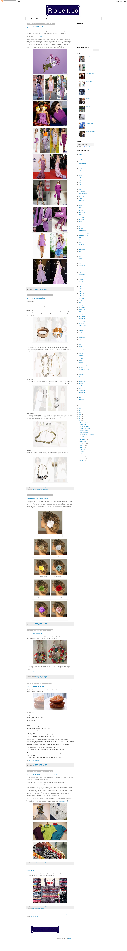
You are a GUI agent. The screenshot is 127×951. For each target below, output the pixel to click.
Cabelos (33, 624)
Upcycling (81, 383)
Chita (80, 184)
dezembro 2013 (83, 422)
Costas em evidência (83, 193)
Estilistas (80, 225)
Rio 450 (80, 348)
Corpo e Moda (39, 489)
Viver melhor (81, 399)
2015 (80, 416)
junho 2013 (82, 449)
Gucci (80, 251)
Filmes (80, 240)
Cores (33, 289)
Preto (80, 327)
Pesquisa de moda (82, 325)
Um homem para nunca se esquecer (42, 774)
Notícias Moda (82, 309)
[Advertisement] (86, 35)
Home (28, 18)
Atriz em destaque (82, 158)
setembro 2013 (83, 443)
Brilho (80, 166)
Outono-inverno (82, 316)
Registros (81, 339)
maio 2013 (82, 451)
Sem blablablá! (89, 81)
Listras (80, 270)
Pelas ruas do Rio (82, 321)
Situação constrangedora (84, 369)
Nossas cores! (88, 106)
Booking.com (53, 18)
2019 (80, 410)
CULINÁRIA (81, 196)
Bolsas (80, 161)
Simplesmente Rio (35, 18)
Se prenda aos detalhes (83, 365)
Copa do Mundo (82, 188)
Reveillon (48, 624)
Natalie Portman (82, 304)
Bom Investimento (82, 163)
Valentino (81, 387)
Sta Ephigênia (81, 374)
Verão (80, 388)
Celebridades (34, 864)
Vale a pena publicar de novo (84, 385)
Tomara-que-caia (82, 381)
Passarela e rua (82, 320)
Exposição (81, 228)
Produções (81, 330)
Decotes (44, 489)
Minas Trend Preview (83, 290)
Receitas (44, 765)
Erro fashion (81, 219)
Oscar (80, 313)
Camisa (80, 172)
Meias (80, 283)
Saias (80, 357)
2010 (80, 467)
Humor (80, 254)
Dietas (80, 214)
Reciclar (80, 334)
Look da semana (82, 274)
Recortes (42, 908)
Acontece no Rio (82, 154)
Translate (88, 146)
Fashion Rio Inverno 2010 (84, 233)
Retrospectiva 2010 (82, 342)
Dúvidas (80, 216)
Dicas (47, 489)
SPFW (80, 372)
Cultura (80, 198)
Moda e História (82, 295)
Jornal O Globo (82, 267)
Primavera (81, 328)
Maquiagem (81, 277)
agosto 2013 (82, 445)
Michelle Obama (82, 284)
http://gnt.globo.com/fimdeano (34, 760)
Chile (80, 182)
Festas (80, 237)
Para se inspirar (82, 318)
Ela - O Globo (81, 217)
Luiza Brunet (81, 276)
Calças (80, 170)
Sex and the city (82, 367)
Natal (46, 677)
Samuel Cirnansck (82, 358)
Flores (80, 242)
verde (41, 36)
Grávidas (80, 247)
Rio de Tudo (81, 351)
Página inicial (50, 914)
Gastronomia (81, 244)
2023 (80, 408)
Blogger (69, 938)
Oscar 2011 (81, 314)
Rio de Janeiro (81, 349)
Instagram (81, 258)
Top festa (30, 870)
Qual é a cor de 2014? (36, 27)
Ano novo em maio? (90, 73)
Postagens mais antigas (68, 914)
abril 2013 (82, 453)
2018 (80, 412)
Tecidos (80, 376)
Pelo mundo (45, 864)
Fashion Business (82, 230)
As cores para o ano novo (37, 498)
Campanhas (81, 175)
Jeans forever (88, 90)
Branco (80, 165)
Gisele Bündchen (82, 246)
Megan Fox (81, 281)
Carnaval (80, 177)
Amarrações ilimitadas (90, 65)
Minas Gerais (81, 288)
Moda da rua (40, 289)
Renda (80, 341)
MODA (80, 291)
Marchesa (81, 279)
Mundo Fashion (82, 298)
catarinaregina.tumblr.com (34, 671)
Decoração (40, 677)
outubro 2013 (83, 441)
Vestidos (80, 394)
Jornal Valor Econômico (83, 268)
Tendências (46, 289)
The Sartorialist (82, 379)
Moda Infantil (81, 297)
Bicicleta (80, 159)
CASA (80, 179)
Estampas (81, 223)
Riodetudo (81, 355)
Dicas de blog (81, 210)
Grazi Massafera (82, 249)
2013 (80, 420)
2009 (80, 469)
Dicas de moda (82, 212)
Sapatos (80, 360)
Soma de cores (82, 371)
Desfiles (36, 289)
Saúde (80, 364)
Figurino (80, 239)
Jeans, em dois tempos (90, 131)
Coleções (80, 186)
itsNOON (81, 261)
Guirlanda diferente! (35, 633)
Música (80, 300)
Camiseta (80, 173)
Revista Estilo (81, 346)
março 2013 (82, 456)
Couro (80, 195)
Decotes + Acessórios (36, 298)
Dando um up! (89, 114)
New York (81, 306)
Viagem (80, 395)
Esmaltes (80, 221)
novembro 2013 (83, 439)
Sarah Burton (81, 362)
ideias (44, 677)
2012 (80, 462)
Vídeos (80, 397)
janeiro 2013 (82, 460)
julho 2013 (82, 447)
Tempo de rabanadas (35, 686)
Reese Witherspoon (83, 337)
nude (80, 311)
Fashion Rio (81, 232)
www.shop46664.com (64, 801)
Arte (79, 156)
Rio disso (81, 353)
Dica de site (40, 864)
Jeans (80, 263)
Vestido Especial (82, 392)
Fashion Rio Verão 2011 (84, 235)
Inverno (80, 260)
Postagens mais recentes (32, 914)
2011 (80, 465)
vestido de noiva (82, 390)
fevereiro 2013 (83, 458)
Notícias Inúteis (82, 307)
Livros (80, 272)
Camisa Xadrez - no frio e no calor (92, 57)
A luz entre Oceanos (90, 123)
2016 (80, 414)
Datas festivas (41, 624)
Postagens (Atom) (34, 916)
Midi (80, 286)
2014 (80, 418)
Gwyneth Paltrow (82, 253)
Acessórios (34, 489)
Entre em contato (44, 18)
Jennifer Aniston (82, 265)
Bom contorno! (89, 98)
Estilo (80, 226)
